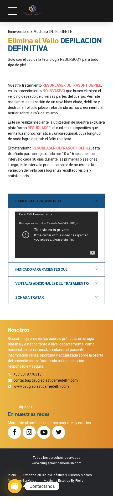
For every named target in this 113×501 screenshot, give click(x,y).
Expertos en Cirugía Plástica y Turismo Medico (57, 475)
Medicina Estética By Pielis (63, 481)
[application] (56, 235)
